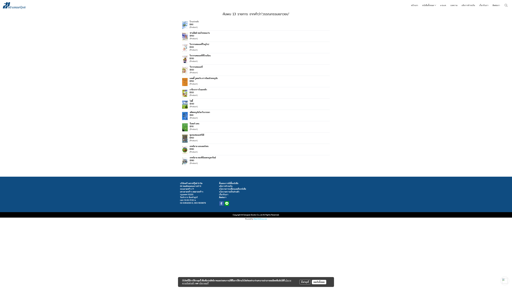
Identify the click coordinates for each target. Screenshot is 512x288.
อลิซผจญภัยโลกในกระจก (200, 112)
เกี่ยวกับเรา (483, 5)
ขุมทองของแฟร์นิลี (197, 135)
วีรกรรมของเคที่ (196, 67)
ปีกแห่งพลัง (194, 21)
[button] (506, 5)
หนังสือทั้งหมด (428, 5)
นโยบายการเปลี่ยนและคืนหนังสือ (232, 189)
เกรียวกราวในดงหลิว (198, 89)
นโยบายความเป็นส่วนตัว (229, 192)
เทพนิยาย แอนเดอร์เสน (199, 146)
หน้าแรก (414, 5)
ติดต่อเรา (496, 5)
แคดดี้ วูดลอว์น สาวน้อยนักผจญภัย (204, 78)
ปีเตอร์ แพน (194, 123)
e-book (443, 5)
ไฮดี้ (191, 101)
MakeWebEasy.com (260, 219)
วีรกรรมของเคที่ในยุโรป (199, 44)
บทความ (453, 5)
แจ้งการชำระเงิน (468, 5)
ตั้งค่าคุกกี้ (305, 282)
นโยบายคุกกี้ (204, 283)
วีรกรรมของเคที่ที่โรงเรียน (200, 55)
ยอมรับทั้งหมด (319, 282)
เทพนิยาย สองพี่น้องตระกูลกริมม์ (203, 157)
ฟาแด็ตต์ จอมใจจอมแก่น (200, 33)
